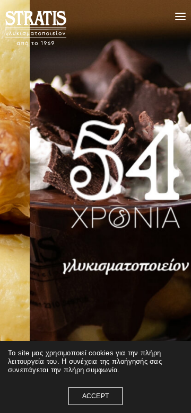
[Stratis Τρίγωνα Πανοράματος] (67, 16)
